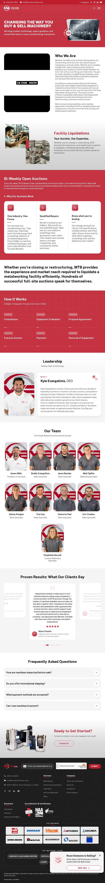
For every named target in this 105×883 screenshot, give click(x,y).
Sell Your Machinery (51, 800)
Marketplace (48, 789)
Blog (45, 804)
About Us (70, 792)
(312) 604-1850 (12, 784)
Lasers (44, 870)
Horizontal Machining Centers (23, 864)
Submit (94, 774)
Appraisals (8, 817)
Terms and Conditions (75, 789)
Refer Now (82, 868)
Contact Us (71, 796)
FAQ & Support (72, 800)
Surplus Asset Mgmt (12, 824)
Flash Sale (47, 796)
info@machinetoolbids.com (18, 788)
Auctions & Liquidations (53, 792)
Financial (7, 821)
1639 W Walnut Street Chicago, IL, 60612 (22, 792)
